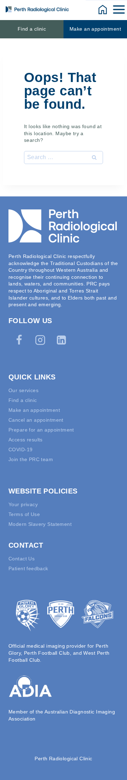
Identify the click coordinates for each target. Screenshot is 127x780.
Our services (23, 390)
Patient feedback (28, 568)
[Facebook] (19, 340)
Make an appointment (95, 29)
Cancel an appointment (36, 420)
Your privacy (23, 504)
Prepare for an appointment (41, 430)
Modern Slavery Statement (40, 524)
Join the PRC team (30, 459)
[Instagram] (40, 340)
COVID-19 (20, 449)
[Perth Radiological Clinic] (37, 9)
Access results (25, 439)
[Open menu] (119, 9)
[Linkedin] (61, 340)
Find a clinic (32, 29)
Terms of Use (24, 514)
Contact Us (21, 558)
